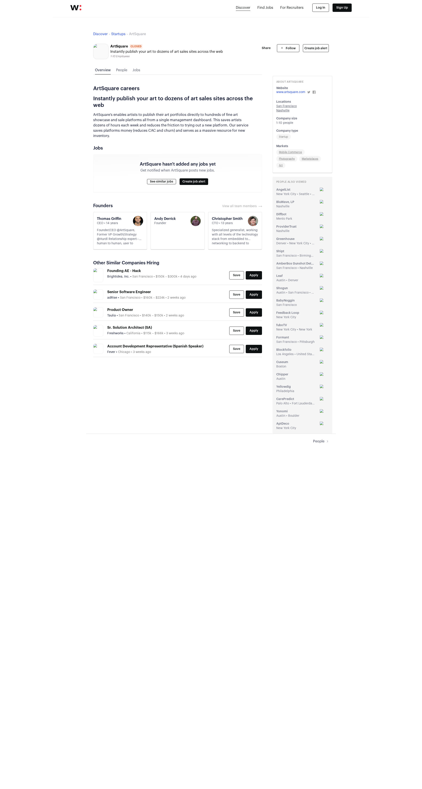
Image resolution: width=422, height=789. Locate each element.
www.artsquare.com (290, 92)
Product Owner (120, 310)
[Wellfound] (75, 7)
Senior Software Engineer (129, 292)
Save (236, 275)
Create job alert (315, 48)
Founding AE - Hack (124, 271)
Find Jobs (265, 7)
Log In (320, 7)
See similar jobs (161, 181)
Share (266, 48)
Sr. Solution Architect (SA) (129, 327)
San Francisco (286, 106)
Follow (290, 48)
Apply (253, 275)
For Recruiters (292, 7)
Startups (118, 34)
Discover (243, 7)
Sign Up (342, 7)
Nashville (282, 110)
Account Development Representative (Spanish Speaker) (155, 346)
